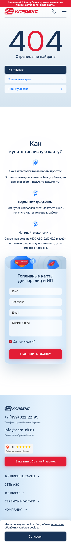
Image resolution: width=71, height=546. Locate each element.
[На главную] (21, 11)
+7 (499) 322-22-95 (21, 417)
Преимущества (18, 89)
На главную (16, 69)
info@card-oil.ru (19, 430)
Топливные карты (20, 79)
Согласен (35, 537)
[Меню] (64, 11)
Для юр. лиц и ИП (24, 341)
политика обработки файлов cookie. (34, 526)
